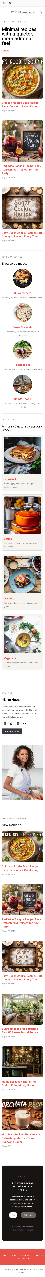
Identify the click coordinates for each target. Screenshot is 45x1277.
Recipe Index (26, 1256)
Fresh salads (22, 364)
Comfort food (22, 398)
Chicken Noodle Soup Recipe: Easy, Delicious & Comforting (20, 104)
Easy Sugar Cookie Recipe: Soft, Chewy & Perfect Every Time (22, 234)
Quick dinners (22, 293)
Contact (13, 1256)
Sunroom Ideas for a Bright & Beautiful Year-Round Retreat (20, 1030)
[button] (3, 13)
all (7, 51)
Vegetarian (10, 658)
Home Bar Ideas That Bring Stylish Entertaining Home (19, 1083)
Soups (8, 538)
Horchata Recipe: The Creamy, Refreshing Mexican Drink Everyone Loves (21, 1138)
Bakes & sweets (22, 327)
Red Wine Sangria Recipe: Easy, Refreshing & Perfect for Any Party (22, 169)
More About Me (12, 731)
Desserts (9, 598)
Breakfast (10, 479)
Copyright (6, 1270)
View (4, 51)
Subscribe (39, 1256)
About (4, 1256)
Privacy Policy (22, 1259)
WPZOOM (22, 1272)
